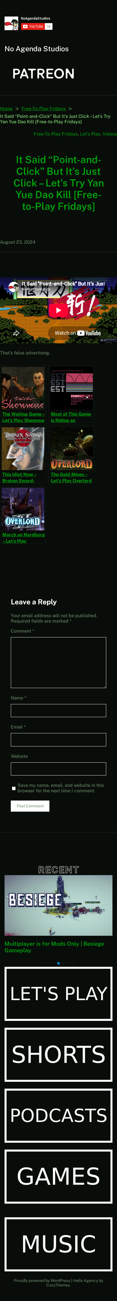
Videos (110, 134)
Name (18, 698)
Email (18, 727)
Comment (22, 631)
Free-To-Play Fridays (44, 108)
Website (19, 756)
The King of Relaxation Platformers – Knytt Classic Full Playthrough (54, 946)
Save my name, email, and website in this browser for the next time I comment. (61, 788)
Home (6, 108)
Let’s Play (90, 134)
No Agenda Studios (37, 48)
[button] (43, 963)
